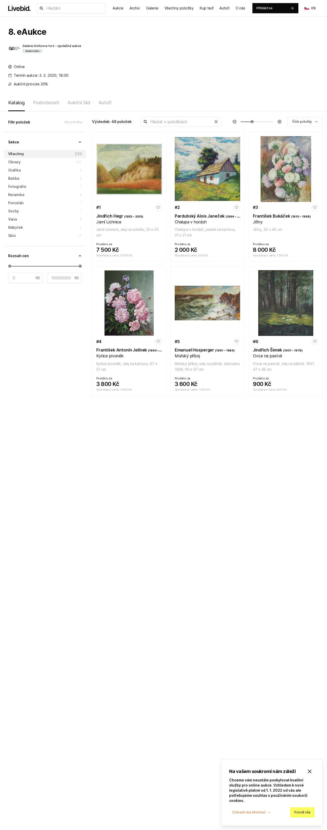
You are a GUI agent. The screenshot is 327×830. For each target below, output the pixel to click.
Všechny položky (179, 8)
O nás (240, 8)
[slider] (9, 266)
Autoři (224, 8)
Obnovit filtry (73, 122)
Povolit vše (302, 812)
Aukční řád (78, 102)
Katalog (16, 102)
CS (313, 8)
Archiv (135, 8)
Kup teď (206, 8)
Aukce (118, 8)
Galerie (152, 8)
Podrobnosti (46, 102)
